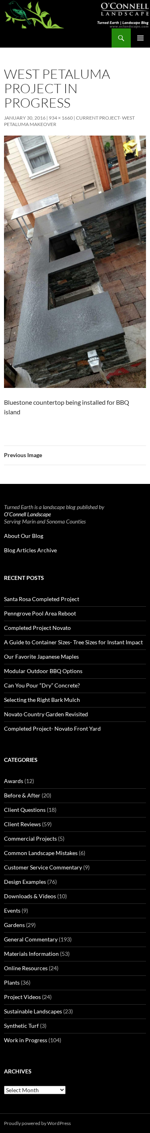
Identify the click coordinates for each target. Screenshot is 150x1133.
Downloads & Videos (30, 896)
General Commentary (31, 939)
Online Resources (26, 968)
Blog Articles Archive (30, 550)
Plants (12, 982)
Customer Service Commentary (43, 867)
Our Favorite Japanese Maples (41, 656)
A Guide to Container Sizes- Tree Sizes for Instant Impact (73, 642)
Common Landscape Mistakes (41, 852)
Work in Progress (25, 1040)
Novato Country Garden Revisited (46, 714)
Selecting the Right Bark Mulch (42, 699)
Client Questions (25, 809)
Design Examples (25, 881)
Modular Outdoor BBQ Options (43, 670)
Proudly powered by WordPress (37, 1123)
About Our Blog (23, 535)
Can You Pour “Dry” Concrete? (42, 685)
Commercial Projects (30, 838)
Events (12, 910)
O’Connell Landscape (27, 514)
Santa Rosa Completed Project (41, 598)
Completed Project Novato (37, 627)
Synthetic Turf (21, 1025)
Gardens (14, 924)
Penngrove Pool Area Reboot (40, 613)
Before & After (22, 795)
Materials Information (31, 953)
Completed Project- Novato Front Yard (52, 728)
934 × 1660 (61, 118)
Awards (13, 780)
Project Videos (22, 996)
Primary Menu (140, 38)
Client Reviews (22, 824)
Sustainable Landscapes (33, 1011)
